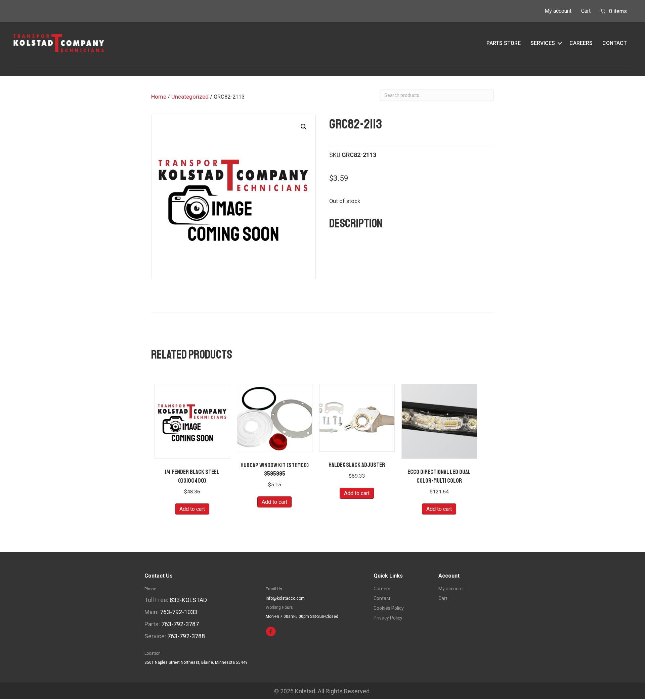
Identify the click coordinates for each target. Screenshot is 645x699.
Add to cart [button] (192, 509)
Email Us (274, 589)
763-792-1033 (179, 611)
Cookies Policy (389, 608)
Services (542, 43)
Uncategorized (190, 97)
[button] (559, 43)
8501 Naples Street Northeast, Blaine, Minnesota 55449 (196, 662)
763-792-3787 (180, 624)
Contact (614, 43)
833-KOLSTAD (188, 599)
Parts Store (503, 43)
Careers (581, 43)
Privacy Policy (388, 618)
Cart (586, 11)
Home (158, 97)
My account (558, 11)
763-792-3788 (186, 636)
